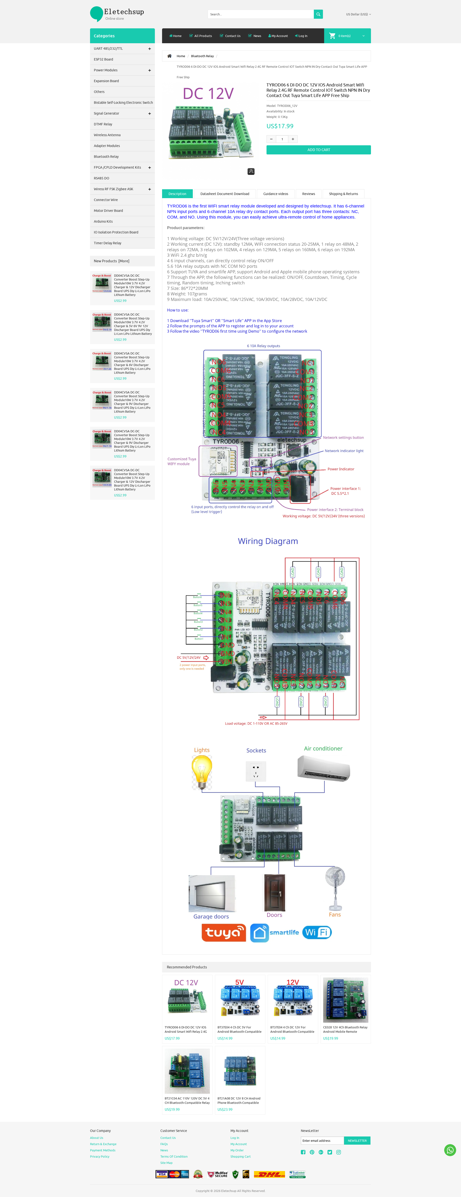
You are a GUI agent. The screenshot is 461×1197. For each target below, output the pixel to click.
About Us (96, 1138)
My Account (280, 36)
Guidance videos (275, 194)
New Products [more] (111, 261)
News (257, 36)
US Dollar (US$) (357, 14)
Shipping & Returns (343, 194)
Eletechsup (229, 1191)
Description (177, 194)
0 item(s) (345, 36)
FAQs (164, 1144)
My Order (237, 1150)
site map (166, 1163)
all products (203, 36)
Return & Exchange (103, 1144)
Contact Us (232, 36)
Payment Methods (102, 1150)
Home (177, 36)
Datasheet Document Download (224, 194)
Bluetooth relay (202, 56)
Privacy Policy (99, 1156)
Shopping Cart (240, 1156)
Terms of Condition (174, 1156)
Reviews (308, 194)
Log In (303, 36)
